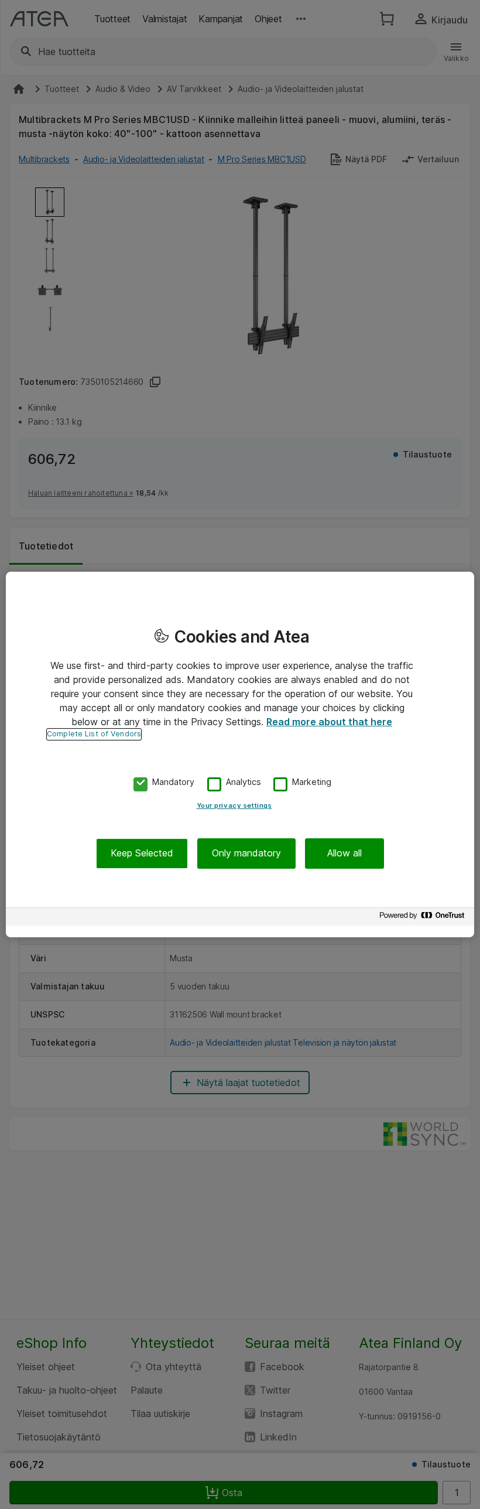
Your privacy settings (234, 806)
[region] (240, 754)
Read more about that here (329, 722)
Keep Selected (142, 853)
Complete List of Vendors (94, 733)
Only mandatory (246, 853)
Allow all (344, 853)
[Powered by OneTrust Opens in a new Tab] (423, 918)
